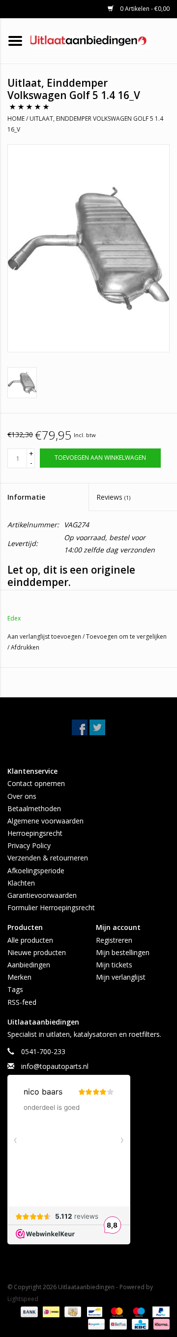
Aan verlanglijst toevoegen (45, 636)
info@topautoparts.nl (54, 1066)
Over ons (21, 796)
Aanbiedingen (28, 964)
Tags (15, 989)
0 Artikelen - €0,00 (144, 8)
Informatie (26, 497)
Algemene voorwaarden (45, 820)
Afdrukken (25, 647)
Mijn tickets (114, 964)
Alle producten (30, 940)
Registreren (114, 940)
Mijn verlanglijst (121, 977)
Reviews (113, 497)
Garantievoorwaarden (42, 895)
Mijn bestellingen (122, 952)
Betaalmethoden (34, 808)
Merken (19, 977)
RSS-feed (21, 1002)
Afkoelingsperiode (35, 870)
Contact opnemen (36, 783)
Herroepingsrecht (34, 833)
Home (16, 118)
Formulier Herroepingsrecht (51, 907)
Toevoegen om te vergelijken (126, 636)
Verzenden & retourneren (47, 857)
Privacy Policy (29, 845)
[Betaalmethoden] (28, 1311)
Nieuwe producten (36, 952)
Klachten (21, 883)
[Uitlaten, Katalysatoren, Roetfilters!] (104, 40)
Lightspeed (22, 1299)
